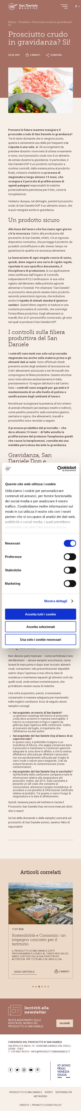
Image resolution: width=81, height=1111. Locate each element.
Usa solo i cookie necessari (40, 639)
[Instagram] (24, 1070)
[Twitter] (17, 1070)
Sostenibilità (64, 1092)
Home (12, 22)
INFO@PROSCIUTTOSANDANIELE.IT (50, 1051)
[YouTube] (31, 1070)
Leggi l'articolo (24, 971)
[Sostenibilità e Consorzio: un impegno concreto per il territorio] (40, 904)
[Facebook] (10, 1070)
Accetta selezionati (40, 627)
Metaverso (40, 1096)
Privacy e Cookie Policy (47, 1105)
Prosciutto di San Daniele (25, 1092)
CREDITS (24, 1105)
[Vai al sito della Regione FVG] (64, 1071)
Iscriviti (65, 1023)
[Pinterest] (37, 1070)
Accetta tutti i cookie (40, 614)
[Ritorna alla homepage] (23, 6)
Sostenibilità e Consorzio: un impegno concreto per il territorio (39, 939)
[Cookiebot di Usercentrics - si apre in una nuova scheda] (57, 469)
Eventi (49, 1092)
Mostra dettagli (55, 601)
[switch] (70, 556)
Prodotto (24, 22)
